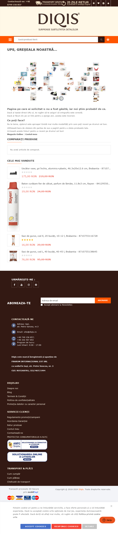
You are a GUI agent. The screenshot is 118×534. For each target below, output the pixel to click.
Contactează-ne (15, 433)
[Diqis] (59, 11)
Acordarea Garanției (17, 421)
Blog (9, 392)
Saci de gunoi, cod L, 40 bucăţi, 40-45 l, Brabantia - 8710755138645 (59, 251)
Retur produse (14, 425)
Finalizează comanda (103, 3)
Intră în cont (108, 3)
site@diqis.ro (22, 7)
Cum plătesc (13, 478)
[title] (14, 284)
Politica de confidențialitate (21, 400)
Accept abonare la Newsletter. (58, 305)
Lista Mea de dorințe (98, 3)
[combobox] (59, 39)
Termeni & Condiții (16, 396)
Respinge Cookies (66, 526)
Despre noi (12, 388)
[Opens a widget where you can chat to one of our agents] (107, 520)
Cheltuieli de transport (18, 482)
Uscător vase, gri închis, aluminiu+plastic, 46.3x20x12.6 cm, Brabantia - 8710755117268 (66, 168)
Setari (89, 526)
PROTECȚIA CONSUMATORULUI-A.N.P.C (27, 437)
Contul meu (93, 3)
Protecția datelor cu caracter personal (26, 404)
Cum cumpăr (13, 474)
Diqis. (81, 489)
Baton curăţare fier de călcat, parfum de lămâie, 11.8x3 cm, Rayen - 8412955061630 (66, 183)
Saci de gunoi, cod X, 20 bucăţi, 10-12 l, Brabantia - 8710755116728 (60, 236)
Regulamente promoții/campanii (23, 417)
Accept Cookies (35, 526)
